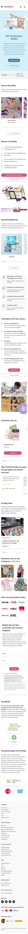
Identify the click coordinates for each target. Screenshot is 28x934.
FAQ (2, 865)
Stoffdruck (3, 825)
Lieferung (3, 869)
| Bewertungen (20, 75)
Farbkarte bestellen (5, 853)
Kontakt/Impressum (5, 863)
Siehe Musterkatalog (5, 811)
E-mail (3, 660)
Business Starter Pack (6, 855)
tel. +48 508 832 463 (6, 883)
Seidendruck (4, 833)
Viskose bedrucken (5, 835)
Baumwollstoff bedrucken (7, 827)
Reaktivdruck (4, 839)
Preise (2, 813)
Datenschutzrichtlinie (6, 873)
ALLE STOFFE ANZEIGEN (14, 133)
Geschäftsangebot (14, 65)
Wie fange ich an (5, 807)
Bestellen (12, 453)
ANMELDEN (14, 668)
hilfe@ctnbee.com (5, 885)
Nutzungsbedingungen (6, 871)
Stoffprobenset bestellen (6, 851)
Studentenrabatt (5, 817)
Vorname (4, 653)
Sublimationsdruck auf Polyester (8, 831)
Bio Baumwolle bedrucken (7, 829)
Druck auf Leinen (5, 837)
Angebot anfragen (5, 849)
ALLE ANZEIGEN (14, 267)
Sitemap (3, 875)
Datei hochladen (4, 809)
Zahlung (3, 867)
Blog (2, 815)
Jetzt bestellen (14, 60)
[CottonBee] (8, 7)
